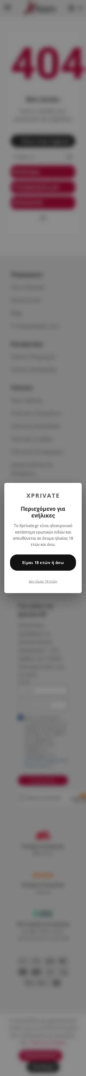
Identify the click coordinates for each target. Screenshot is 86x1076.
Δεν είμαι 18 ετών (43, 581)
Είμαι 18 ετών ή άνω (43, 562)
